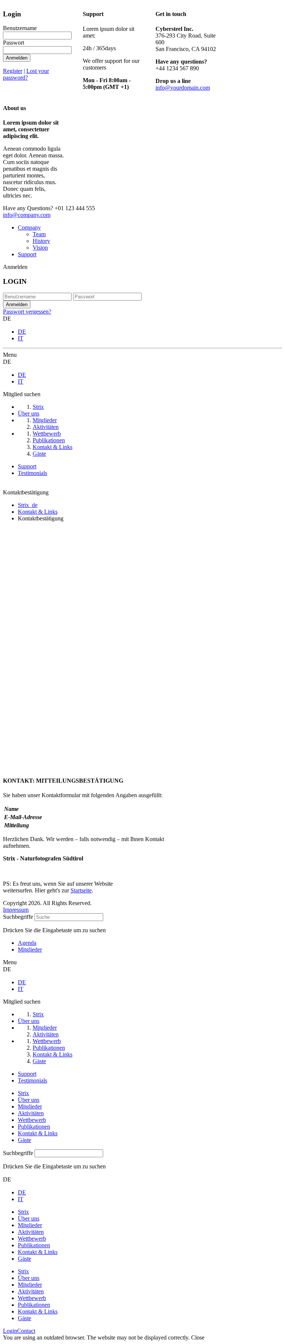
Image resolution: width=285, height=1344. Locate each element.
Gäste (24, 1140)
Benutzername (20, 28)
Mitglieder (30, 1106)
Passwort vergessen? (27, 311)
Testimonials (32, 473)
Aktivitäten (31, 1113)
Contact (26, 1331)
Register (12, 71)
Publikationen (34, 1126)
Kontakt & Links (38, 1133)
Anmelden (16, 58)
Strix (23, 1093)
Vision (40, 247)
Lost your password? (26, 74)
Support (27, 254)
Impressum (16, 910)
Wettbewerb (32, 1120)
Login (10, 1331)
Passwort (13, 42)
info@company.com (26, 215)
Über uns (28, 1100)
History (41, 241)
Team (39, 234)
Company (29, 227)
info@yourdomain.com (182, 87)
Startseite (81, 890)
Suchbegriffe (18, 917)
